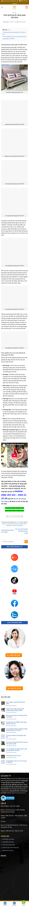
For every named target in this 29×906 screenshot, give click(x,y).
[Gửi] (26, 541)
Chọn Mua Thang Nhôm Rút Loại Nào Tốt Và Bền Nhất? (17, 743)
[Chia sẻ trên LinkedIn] (21, 516)
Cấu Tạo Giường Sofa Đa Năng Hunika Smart (21, 531)
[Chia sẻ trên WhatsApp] (7, 516)
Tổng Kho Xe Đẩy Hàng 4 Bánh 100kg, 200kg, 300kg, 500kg (15, 709)
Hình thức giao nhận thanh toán (10, 847)
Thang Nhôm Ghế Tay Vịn (13, 755)
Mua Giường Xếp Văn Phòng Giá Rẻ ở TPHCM (16, 716)
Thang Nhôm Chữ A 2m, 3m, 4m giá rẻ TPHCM (16, 761)
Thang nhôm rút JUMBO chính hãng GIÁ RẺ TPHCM (16, 722)
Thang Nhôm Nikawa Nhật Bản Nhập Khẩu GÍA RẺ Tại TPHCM (16, 729)
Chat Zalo (5, 905)
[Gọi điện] (24, 903)
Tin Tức (15, 12)
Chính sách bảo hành (7, 850)
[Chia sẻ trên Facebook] (10, 516)
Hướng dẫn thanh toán (8, 842)
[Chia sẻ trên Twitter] (13, 516)
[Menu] (2, 7)
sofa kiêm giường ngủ (17, 525)
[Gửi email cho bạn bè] (16, 516)
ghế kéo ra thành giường (8, 523)
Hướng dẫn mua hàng (8, 839)
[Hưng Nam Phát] (14, 7)
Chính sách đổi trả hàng (8, 844)
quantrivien (22, 21)
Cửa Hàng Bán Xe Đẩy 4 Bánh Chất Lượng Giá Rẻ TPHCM (16, 749)
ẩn (9, 29)
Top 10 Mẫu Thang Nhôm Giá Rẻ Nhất (15, 702)
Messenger (14, 905)
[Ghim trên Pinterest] (19, 516)
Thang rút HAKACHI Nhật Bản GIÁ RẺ (16, 736)
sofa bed (17, 523)
